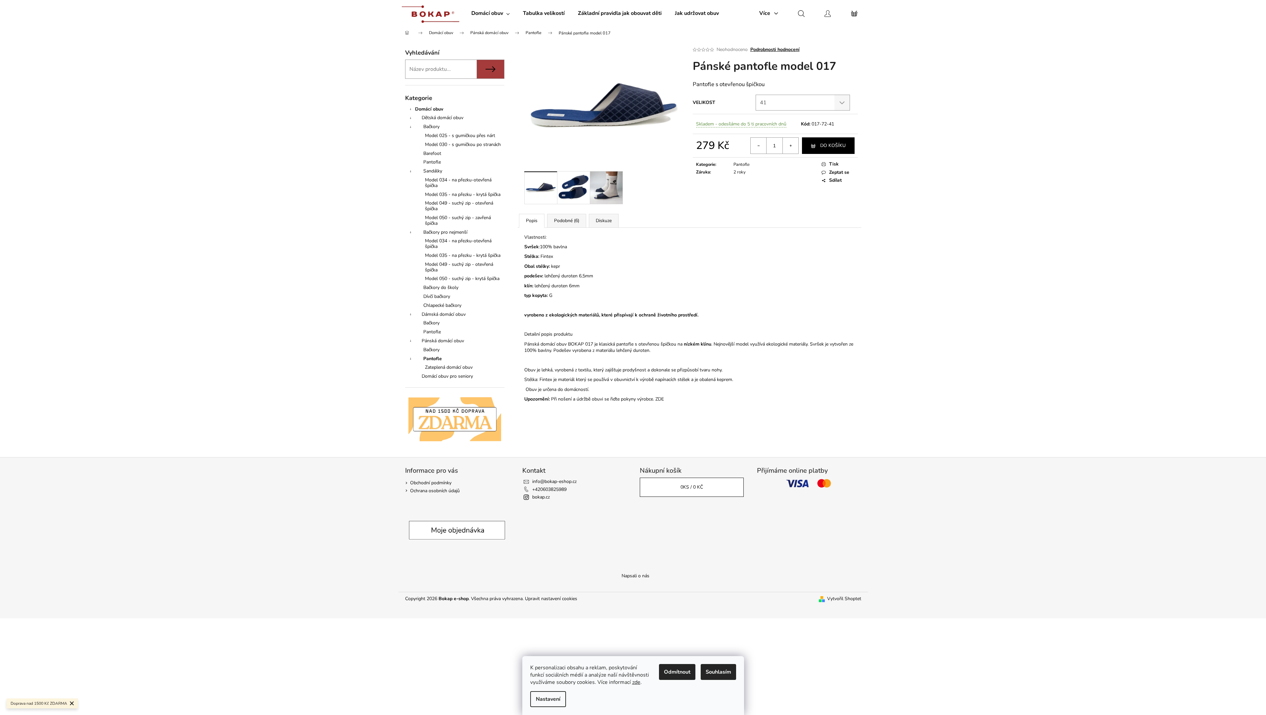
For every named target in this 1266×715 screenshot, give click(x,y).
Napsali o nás (635, 576)
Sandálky (432, 171)
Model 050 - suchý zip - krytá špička (462, 278)
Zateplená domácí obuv (449, 367)
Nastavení (548, 699)
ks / (691, 487)
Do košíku (833, 145)
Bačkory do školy (440, 287)
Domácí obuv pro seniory (447, 376)
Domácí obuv (429, 109)
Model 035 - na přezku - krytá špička (462, 194)
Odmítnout (677, 672)
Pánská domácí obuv (443, 341)
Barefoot (432, 153)
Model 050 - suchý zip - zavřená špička (458, 220)
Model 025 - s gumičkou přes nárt (460, 135)
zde (636, 682)
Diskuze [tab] (604, 220)
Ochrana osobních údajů (435, 491)
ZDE (659, 399)
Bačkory (431, 126)
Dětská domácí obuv (442, 118)
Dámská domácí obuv (444, 314)
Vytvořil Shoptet (844, 599)
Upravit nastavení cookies (551, 599)
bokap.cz (541, 497)
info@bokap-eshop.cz (554, 481)
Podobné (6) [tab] (566, 220)
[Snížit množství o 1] (759, 146)
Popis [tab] (532, 220)
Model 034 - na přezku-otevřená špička (458, 183)
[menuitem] (490, 13)
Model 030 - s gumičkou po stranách (463, 144)
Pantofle (432, 162)
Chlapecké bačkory (442, 305)
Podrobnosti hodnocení (775, 49)
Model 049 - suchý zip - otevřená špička (459, 206)
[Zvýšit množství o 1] (790, 146)
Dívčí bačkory (436, 296)
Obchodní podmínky (430, 483)
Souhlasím (718, 672)
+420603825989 (549, 489)
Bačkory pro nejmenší (445, 232)
